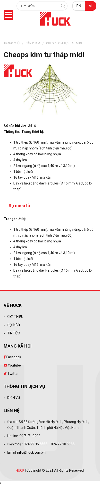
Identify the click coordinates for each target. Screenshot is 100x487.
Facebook (13, 357)
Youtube (14, 365)
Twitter (13, 374)
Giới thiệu (15, 317)
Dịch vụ (13, 398)
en (78, 6)
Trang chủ (12, 43)
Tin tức (13, 333)
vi (90, 6)
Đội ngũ (13, 325)
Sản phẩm (33, 43)
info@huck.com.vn (31, 452)
